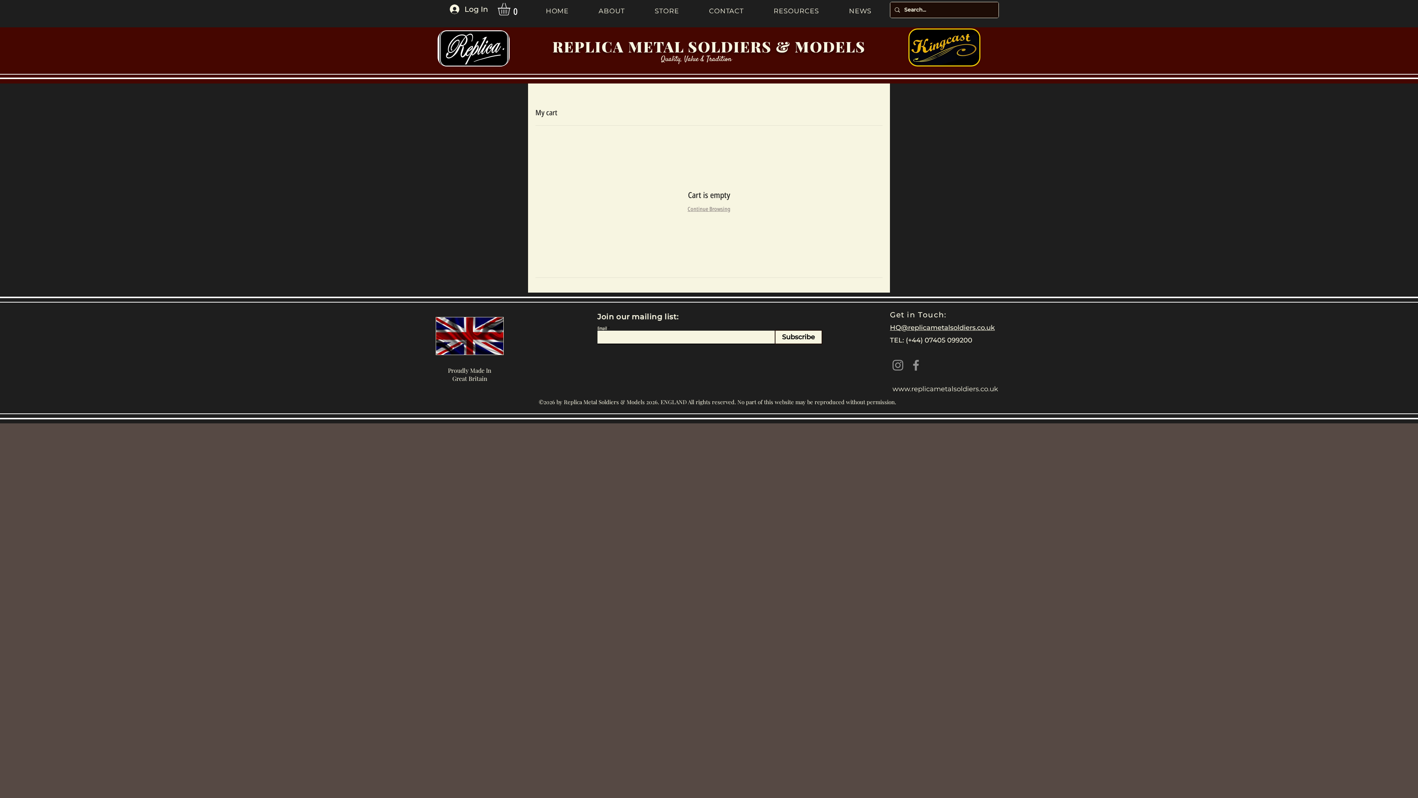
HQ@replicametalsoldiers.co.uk (942, 328)
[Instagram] (898, 365)
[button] (511, 9)
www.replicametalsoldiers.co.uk (945, 389)
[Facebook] (916, 365)
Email (602, 328)
